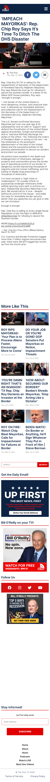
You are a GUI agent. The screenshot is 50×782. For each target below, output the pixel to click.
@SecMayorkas (9, 216)
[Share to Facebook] (27, 75)
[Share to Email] (44, 75)
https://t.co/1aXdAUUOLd (21, 223)
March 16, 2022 (8, 232)
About (25, 749)
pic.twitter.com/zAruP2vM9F (16, 226)
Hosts (25, 752)
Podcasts (25, 756)
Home (25, 745)
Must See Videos (25, 764)
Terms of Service (14, 776)
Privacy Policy (38, 776)
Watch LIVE (25, 760)
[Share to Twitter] (36, 75)
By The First (12, 73)
